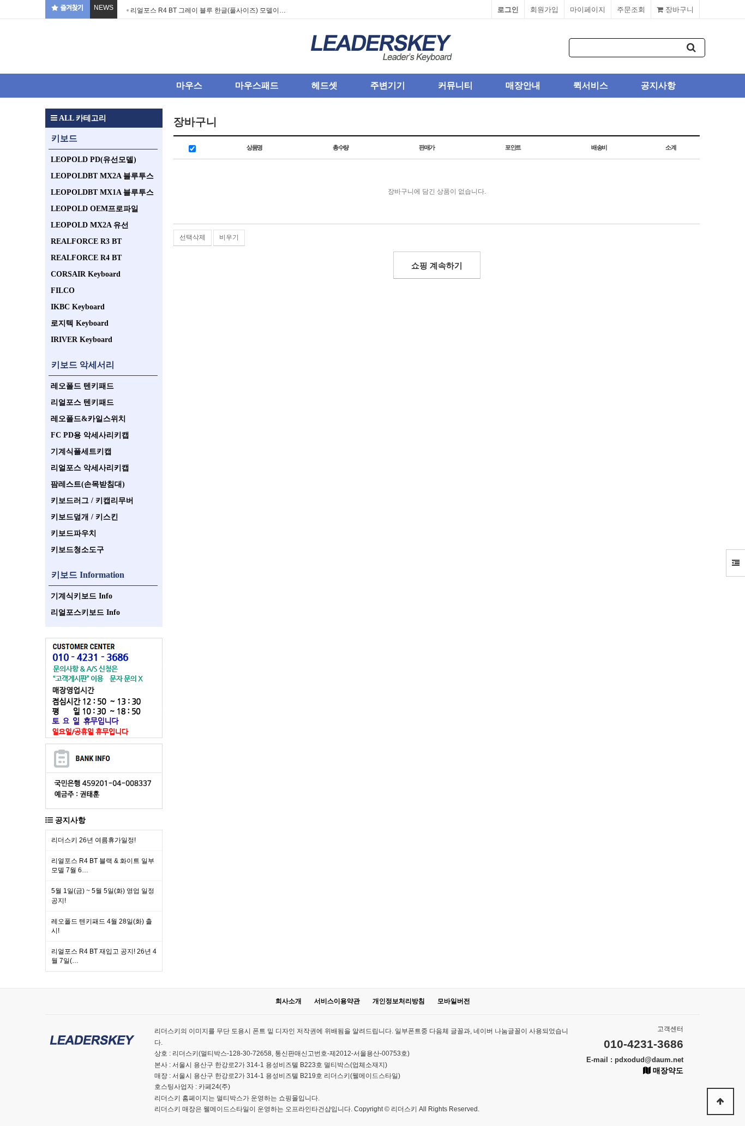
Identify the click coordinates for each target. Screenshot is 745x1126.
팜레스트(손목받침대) (88, 484)
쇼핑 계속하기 (436, 265)
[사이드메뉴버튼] (735, 563)
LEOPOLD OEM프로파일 (95, 209)
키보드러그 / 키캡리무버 (92, 500)
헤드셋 (324, 85)
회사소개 (288, 1001)
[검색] (691, 47)
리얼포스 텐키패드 (82, 402)
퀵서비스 (590, 85)
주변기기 (387, 85)
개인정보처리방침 (398, 1001)
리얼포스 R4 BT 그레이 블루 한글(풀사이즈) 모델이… (208, 10)
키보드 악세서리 (83, 364)
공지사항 (658, 85)
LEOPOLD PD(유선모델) (93, 159)
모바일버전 (453, 1001)
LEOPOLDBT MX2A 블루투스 (102, 176)
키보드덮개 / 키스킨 (84, 517)
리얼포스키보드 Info (85, 612)
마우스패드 (257, 85)
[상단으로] (720, 1101)
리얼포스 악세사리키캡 (90, 468)
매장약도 (667, 1070)
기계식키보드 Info (81, 596)
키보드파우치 (74, 533)
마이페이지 (587, 9)
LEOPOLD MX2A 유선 (90, 225)
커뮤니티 (455, 85)
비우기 (229, 237)
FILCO (63, 290)
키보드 (64, 138)
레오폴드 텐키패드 (82, 386)
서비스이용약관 (337, 1001)
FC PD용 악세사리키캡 (90, 435)
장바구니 (678, 9)
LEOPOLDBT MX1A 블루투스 (102, 192)
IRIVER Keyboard (81, 340)
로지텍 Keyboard (80, 323)
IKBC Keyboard (78, 307)
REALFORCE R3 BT (86, 241)
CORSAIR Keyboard (86, 274)
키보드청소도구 (77, 550)
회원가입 (544, 9)
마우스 (189, 85)
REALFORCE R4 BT (86, 258)
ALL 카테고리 (81, 118)
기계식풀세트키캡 (81, 451)
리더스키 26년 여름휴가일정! (93, 840)
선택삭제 (192, 237)
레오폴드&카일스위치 (88, 419)
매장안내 (523, 85)
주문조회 (631, 9)
